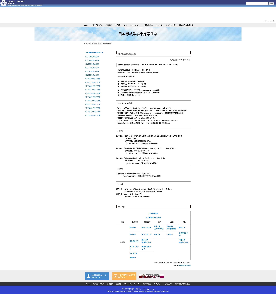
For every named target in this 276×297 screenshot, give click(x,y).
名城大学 (133, 258)
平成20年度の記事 (93, 115)
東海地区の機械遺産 (186, 25)
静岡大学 (182, 227)
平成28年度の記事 (93, 86)
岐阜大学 (157, 234)
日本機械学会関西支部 (153, 217)
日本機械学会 (153, 213)
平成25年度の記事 (93, 97)
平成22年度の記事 (93, 108)
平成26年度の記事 (93, 93)
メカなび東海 (170, 25)
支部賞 (117, 25)
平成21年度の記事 (93, 112)
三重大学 (170, 234)
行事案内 (109, 25)
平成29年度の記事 (93, 82)
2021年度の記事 (93, 68)
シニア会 (159, 25)
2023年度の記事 (93, 60)
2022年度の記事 (93, 64)
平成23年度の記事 (93, 104)
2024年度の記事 (93, 57)
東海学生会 (149, 25)
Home (267, 21)
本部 (273, 21)
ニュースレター (135, 25)
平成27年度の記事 (93, 90)
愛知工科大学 (146, 227)
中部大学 (133, 234)
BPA (125, 25)
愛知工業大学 (146, 234)
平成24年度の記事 (93, 101)
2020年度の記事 (93, 71)
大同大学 (133, 227)
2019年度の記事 (93, 75)
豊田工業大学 (134, 241)
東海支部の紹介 (97, 25)
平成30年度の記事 (93, 79)
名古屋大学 (133, 253)
